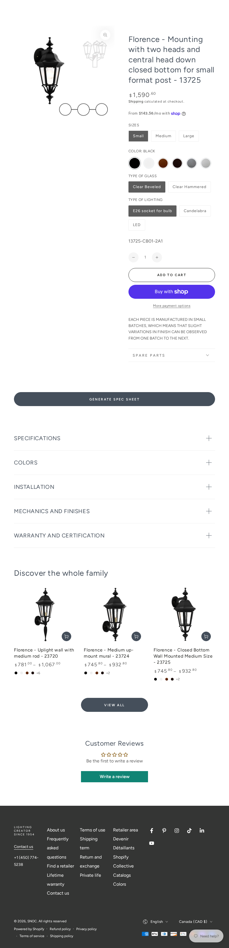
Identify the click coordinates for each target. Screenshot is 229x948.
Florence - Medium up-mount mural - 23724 (109, 653)
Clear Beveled (147, 188)
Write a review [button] (115, 776)
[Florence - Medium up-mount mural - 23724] (114, 614)
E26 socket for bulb (152, 212)
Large (188, 136)
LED (139, 226)
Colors (119, 884)
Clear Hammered (189, 188)
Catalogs (122, 875)
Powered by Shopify (29, 929)
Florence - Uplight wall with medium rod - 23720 (44, 653)
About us (56, 830)
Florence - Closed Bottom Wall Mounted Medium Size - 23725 (183, 656)
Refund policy (60, 929)
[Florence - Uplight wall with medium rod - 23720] (44, 614)
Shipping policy (61, 936)
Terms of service (32, 936)
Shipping (136, 101)
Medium (163, 136)
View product (66, 636)
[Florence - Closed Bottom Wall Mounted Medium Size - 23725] (184, 614)
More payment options (171, 306)
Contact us (23, 846)
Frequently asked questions (57, 848)
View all (114, 705)
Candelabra (194, 212)
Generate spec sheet (114, 399)
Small (138, 136)
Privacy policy (86, 929)
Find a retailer (60, 866)
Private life (90, 875)
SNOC (32, 921)
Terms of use (92, 830)
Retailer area (125, 830)
